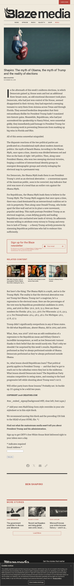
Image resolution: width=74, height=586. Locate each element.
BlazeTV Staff (33, 519)
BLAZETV (42, 22)
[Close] (71, 566)
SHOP (50, 22)
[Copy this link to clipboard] (46, 465)
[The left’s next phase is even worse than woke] (37, 270)
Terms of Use (38, 248)
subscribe (64, 2)
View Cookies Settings (36, 582)
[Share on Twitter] (34, 465)
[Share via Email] (40, 465)
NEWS (17, 22)
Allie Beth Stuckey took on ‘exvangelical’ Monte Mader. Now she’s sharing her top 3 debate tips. (15, 281)
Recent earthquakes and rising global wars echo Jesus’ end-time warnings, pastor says (36, 525)
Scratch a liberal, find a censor (56, 280)
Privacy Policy (29, 248)
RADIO (33, 22)
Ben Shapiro (9, 78)
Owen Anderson (12, 519)
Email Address (14, 447)
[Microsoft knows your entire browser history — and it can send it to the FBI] (58, 511)
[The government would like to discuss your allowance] (15, 511)
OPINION (25, 22)
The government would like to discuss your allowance (15, 525)
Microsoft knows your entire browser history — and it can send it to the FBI (58, 525)
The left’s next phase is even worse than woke (36, 280)
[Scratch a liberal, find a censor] (58, 270)
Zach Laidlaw (54, 519)
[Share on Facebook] (27, 465)
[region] (37, 574)
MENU (57, 22)
